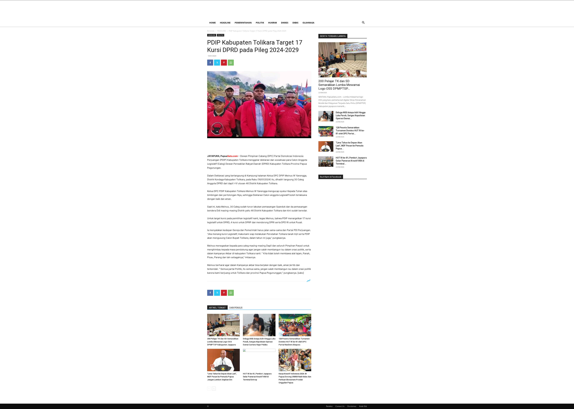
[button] (363, 23)
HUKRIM (272, 22)
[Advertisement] (259, 146)
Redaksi (329, 406)
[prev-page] (209, 388)
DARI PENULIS (235, 308)
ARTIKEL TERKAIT (217, 308)
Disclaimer (351, 406)
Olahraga (308, 22)
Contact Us (340, 406)
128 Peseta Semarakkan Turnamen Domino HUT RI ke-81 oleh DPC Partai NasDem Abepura (294, 342)
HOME (212, 22)
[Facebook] (210, 63)
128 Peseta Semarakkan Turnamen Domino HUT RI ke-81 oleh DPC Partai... (350, 130)
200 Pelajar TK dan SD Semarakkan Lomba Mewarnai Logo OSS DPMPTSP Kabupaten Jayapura (222, 342)
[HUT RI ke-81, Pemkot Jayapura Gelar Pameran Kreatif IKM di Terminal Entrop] (259, 360)
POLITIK (260, 22)
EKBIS (295, 22)
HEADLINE (225, 22)
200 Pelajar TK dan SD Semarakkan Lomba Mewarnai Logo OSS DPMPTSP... (339, 84)
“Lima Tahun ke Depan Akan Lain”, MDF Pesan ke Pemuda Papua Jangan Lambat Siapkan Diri (222, 377)
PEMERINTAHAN (243, 22)
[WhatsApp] (231, 63)
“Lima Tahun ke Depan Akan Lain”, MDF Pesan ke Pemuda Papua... (349, 145)
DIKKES (284, 22)
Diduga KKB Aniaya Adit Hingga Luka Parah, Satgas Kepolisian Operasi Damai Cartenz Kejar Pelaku (259, 342)
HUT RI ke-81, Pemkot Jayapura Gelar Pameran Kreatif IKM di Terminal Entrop (257, 377)
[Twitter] (217, 63)
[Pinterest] (224, 63)
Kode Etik (363, 406)
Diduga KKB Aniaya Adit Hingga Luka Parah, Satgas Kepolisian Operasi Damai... (350, 115)
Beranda (210, 31)
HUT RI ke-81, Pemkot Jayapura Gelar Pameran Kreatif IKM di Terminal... (351, 161)
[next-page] (214, 388)
